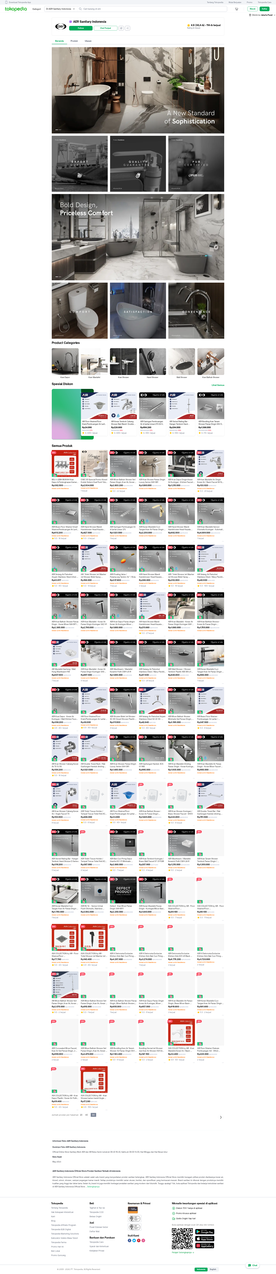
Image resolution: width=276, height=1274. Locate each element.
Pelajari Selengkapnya (181, 1252)
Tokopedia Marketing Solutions (65, 1234)
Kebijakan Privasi (97, 1251)
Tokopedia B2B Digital (61, 1229)
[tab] (59, 41)
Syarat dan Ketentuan (99, 1246)
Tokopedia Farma (58, 1242)
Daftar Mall (95, 1231)
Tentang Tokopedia (215, 2)
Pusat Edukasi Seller (99, 1227)
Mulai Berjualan (235, 2)
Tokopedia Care (264, 2)
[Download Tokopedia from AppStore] (204, 1238)
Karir (53, 1216)
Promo (249, 2)
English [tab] (213, 1269)
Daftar (264, 9)
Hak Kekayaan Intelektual (62, 1212)
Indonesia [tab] (201, 1269)
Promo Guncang (58, 1255)
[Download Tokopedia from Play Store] (204, 1232)
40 (86, 1115)
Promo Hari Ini (57, 1247)
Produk (74, 41)
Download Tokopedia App (20, 2)
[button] (262, 15)
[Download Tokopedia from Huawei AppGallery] (204, 1245)
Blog (53, 1221)
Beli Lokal (55, 1251)
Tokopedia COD (97, 1212)
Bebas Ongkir (96, 1216)
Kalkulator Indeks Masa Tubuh (64, 1238)
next (222, 90)
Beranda (59, 41)
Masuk (252, 9)
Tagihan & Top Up (97, 1208)
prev (54, 90)
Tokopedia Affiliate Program (63, 1225)
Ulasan (88, 41)
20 (81, 1115)
